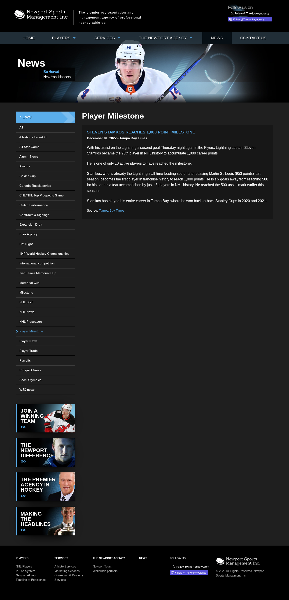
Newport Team (102, 566)
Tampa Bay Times (111, 210)
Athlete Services (65, 566)
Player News (28, 341)
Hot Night (26, 244)
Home (29, 38)
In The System (25, 571)
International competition (37, 263)
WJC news (27, 389)
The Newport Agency (163, 38)
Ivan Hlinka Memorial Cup (37, 273)
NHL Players (24, 566)
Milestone (26, 292)
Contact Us (253, 38)
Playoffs (25, 360)
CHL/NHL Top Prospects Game (41, 195)
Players (62, 38)
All (21, 127)
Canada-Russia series (35, 185)
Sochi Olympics (30, 380)
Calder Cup (27, 176)
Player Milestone (31, 331)
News (217, 38)
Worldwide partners (105, 571)
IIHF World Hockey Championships (44, 253)
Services (105, 38)
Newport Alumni (26, 575)
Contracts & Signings (34, 215)
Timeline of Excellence (31, 579)
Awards (24, 166)
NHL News (26, 312)
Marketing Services (67, 571)
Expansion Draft (30, 224)
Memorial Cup (29, 283)
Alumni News (28, 156)
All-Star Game (29, 147)
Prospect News (30, 370)
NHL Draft (26, 302)
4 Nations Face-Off (33, 137)
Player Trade (28, 351)
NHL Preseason (30, 321)
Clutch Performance (33, 205)
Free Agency (28, 234)
